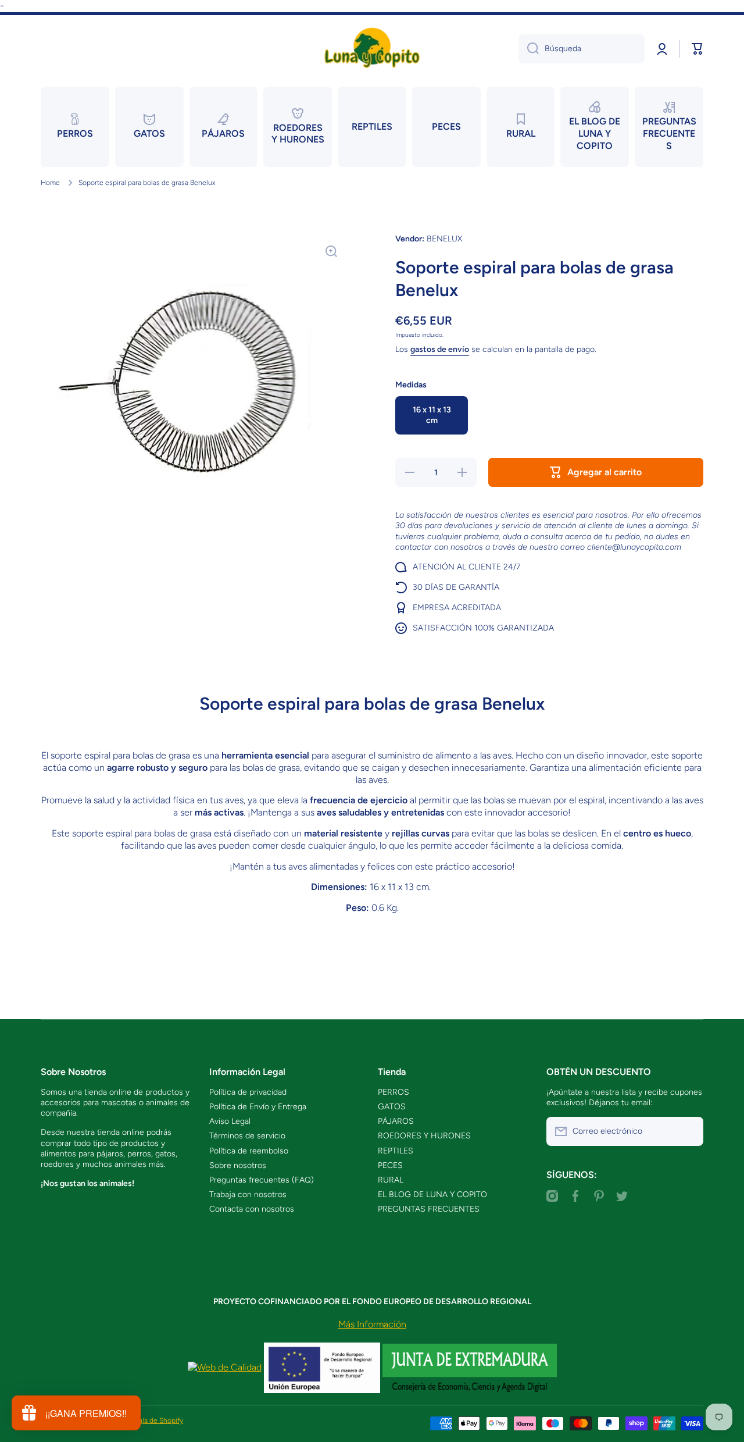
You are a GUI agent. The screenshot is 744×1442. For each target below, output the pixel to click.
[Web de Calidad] (225, 1367)
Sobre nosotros (237, 1165)
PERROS (393, 1092)
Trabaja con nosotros (248, 1194)
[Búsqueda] (528, 48)
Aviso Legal (230, 1121)
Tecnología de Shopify (148, 1420)
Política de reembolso (248, 1151)
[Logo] (372, 48)
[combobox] (581, 48)
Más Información (372, 1324)
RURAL (390, 1180)
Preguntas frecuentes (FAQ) (261, 1180)
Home (50, 183)
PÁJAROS (396, 1121)
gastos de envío (439, 349)
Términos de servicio (247, 1136)
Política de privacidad (248, 1092)
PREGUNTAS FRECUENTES (429, 1209)
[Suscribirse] (688, 1131)
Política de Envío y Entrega (257, 1107)
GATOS (392, 1107)
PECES (390, 1165)
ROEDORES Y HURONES (424, 1136)
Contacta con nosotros (251, 1209)
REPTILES (395, 1151)
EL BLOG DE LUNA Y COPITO (432, 1194)
